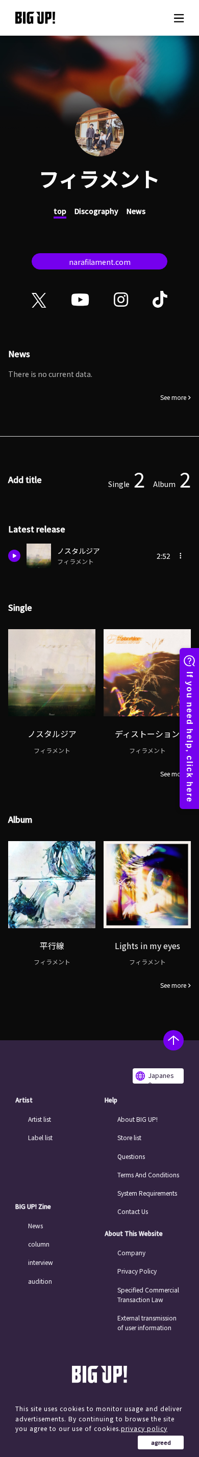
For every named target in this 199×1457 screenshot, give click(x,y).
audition (40, 1281)
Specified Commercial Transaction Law (148, 1294)
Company (131, 1252)
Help (111, 1100)
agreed (161, 1442)
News (136, 211)
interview (40, 1262)
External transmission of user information (147, 1322)
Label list (40, 1137)
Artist (24, 1100)
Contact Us (132, 1211)
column (38, 1243)
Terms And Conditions (148, 1174)
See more (173, 397)
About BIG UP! (137, 1119)
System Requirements (147, 1193)
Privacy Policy (137, 1270)
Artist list (39, 1119)
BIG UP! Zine (33, 1206)
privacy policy (144, 1428)
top (60, 211)
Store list (129, 1137)
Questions (131, 1156)
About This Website (134, 1233)
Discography (96, 211)
